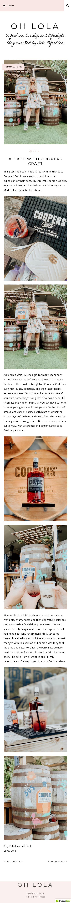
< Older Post (13, 861)
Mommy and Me (13, 67)
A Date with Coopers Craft (36, 161)
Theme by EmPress (35, 897)
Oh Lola (35, 26)
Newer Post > (58, 861)
